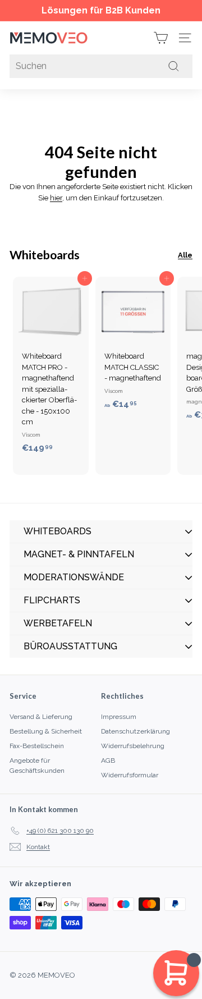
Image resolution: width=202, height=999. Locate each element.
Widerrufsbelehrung (132, 746)
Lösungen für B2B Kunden (101, 10)
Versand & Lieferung (41, 717)
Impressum (118, 717)
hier (56, 198)
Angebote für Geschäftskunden (37, 766)
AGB (108, 760)
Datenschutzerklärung (135, 731)
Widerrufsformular (129, 775)
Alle (185, 255)
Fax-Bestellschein (37, 746)
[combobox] (101, 66)
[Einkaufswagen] (161, 37)
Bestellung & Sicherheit (46, 731)
